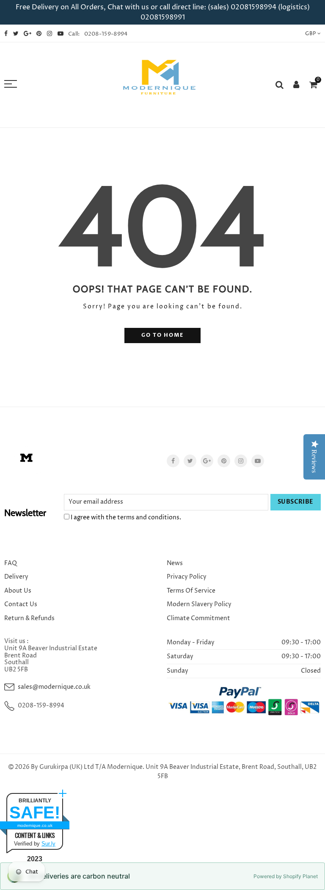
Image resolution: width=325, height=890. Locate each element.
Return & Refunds (29, 618)
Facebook (173, 461)
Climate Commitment (198, 618)
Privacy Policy (187, 577)
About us (17, 591)
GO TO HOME (162, 335)
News (175, 563)
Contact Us (20, 604)
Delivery (16, 577)
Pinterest (224, 461)
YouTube (257, 461)
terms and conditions (148, 517)
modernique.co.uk (34, 825)
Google (207, 461)
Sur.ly (48, 843)
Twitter (190, 461)
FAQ (10, 563)
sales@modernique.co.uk (54, 687)
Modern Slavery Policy (199, 604)
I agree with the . (125, 517)
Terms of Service (191, 591)
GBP (310, 33)
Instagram (240, 461)
